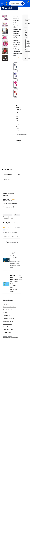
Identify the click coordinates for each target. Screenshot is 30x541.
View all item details (22, 134)
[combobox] (17, 3)
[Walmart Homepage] (6, 3)
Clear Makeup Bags (7, 324)
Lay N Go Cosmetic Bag (8, 318)
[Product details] (19, 174)
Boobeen (5, 312)
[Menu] (2, 3)
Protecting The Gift (7, 309)
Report (18, 236)
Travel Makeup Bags (8, 321)
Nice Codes (5, 304)
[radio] (15, 66)
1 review (10, 200)
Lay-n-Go (15, 16)
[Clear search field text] (20, 3)
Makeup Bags (6, 326)
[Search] (22, 3)
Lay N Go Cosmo (7, 315)
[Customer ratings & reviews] (19, 194)
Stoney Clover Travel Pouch (9, 307)
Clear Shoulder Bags (8, 329)
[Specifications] (19, 179)
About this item (7, 169)
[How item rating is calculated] (18, 203)
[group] (19, 58)
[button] (17, 107)
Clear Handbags (7, 332)
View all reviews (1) (11, 242)
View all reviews (8, 207)
